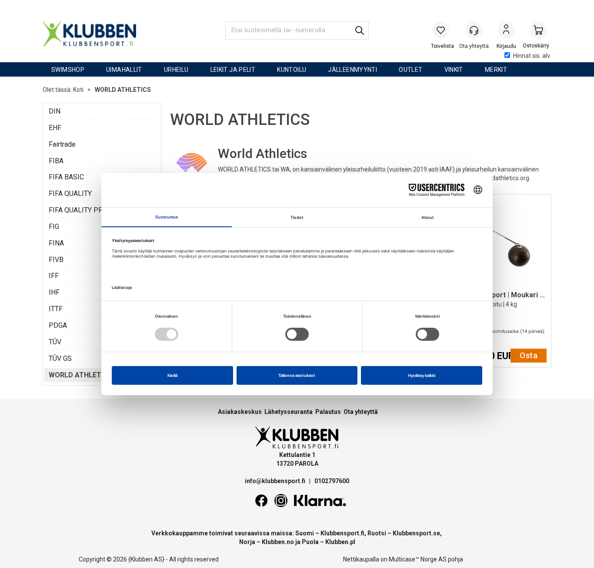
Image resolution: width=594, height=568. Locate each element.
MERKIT (496, 69)
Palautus (328, 411)
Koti (78, 89)
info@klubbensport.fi (276, 480)
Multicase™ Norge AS (418, 559)
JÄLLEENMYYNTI (352, 69)
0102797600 (331, 480)
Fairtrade (62, 144)
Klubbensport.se (416, 533)
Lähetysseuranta (288, 411)
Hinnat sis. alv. (532, 55)
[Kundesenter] (474, 30)
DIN (54, 111)
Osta (528, 355)
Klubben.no (278, 541)
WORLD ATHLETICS (123, 89)
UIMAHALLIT (124, 69)
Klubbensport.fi (342, 533)
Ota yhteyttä (361, 411)
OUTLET (410, 69)
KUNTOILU (291, 69)
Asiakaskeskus (240, 411)
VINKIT (453, 69)
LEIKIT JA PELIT (233, 69)
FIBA (56, 161)
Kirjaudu (506, 31)
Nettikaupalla (361, 559)
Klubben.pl (340, 541)
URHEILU (176, 69)
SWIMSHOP (67, 69)
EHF (55, 128)
